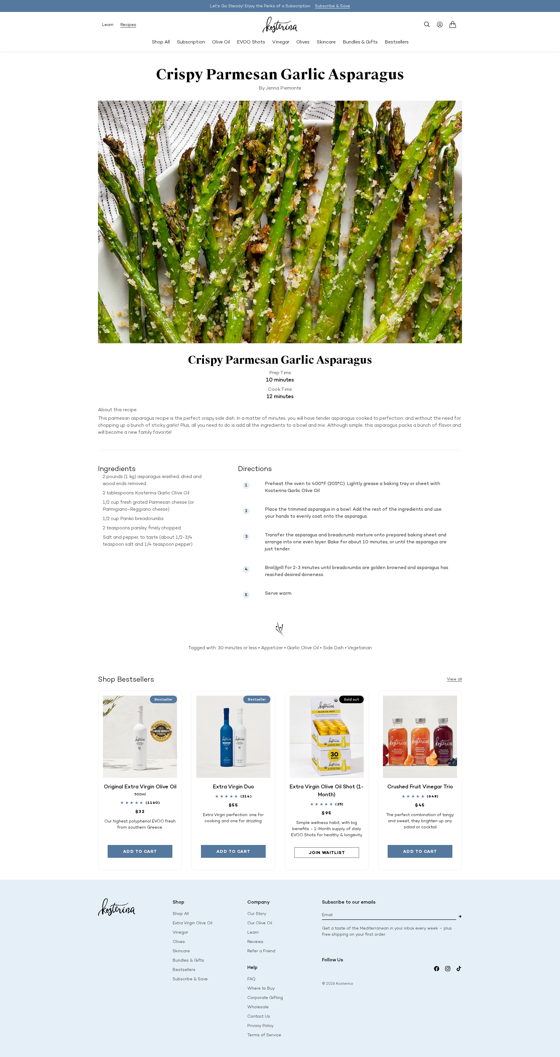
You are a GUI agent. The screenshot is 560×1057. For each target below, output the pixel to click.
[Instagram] (447, 968)
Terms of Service (264, 1034)
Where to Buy (261, 988)
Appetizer (272, 647)
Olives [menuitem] (302, 42)
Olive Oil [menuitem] (221, 42)
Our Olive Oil (259, 923)
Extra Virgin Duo (233, 786)
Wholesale (258, 1007)
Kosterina (344, 983)
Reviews (255, 941)
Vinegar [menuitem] (280, 42)
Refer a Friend (261, 951)
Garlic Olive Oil (303, 647)
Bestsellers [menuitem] (397, 42)
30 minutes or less (237, 647)
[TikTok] (459, 968)
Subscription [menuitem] (191, 42)
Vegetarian (359, 647)
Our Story (256, 913)
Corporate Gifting (265, 997)
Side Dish (333, 647)
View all (454, 679)
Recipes (128, 24)
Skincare (181, 951)
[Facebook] (436, 968)
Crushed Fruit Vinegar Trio (420, 786)
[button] (427, 24)
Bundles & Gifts (188, 960)
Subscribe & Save (332, 6)
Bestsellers (184, 969)
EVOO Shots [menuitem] (251, 42)
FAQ (251, 979)
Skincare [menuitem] (326, 42)
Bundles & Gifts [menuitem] (360, 42)
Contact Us (258, 1016)
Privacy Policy (260, 1025)
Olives (179, 941)
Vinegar (180, 932)
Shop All (161, 42)
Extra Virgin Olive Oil (192, 923)
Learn (107, 24)
